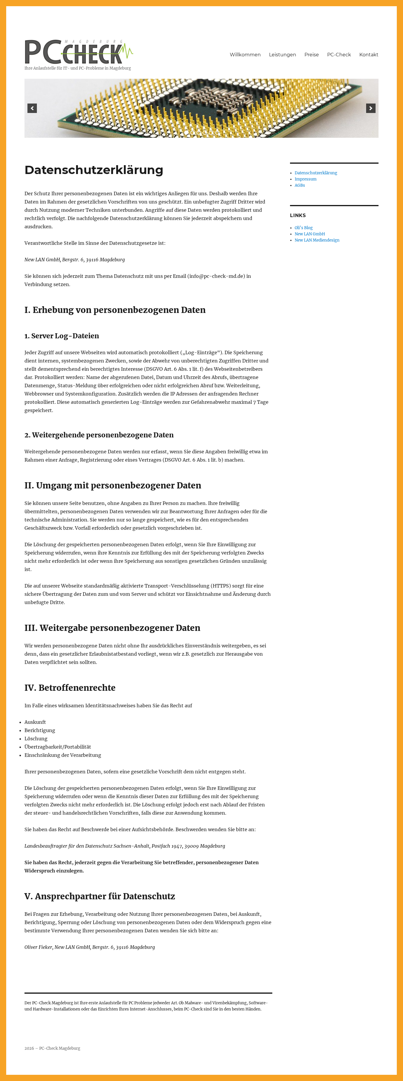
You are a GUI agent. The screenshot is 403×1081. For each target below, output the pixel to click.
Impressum (306, 179)
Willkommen (245, 55)
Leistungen (282, 55)
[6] (217, 133)
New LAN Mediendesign (317, 240)
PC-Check (339, 55)
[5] (211, 133)
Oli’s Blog (304, 227)
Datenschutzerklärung (316, 172)
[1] (186, 133)
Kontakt (369, 55)
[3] (198, 133)
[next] (371, 108)
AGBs (300, 185)
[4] (205, 133)
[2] (192, 133)
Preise (311, 55)
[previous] (32, 108)
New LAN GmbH (310, 234)
